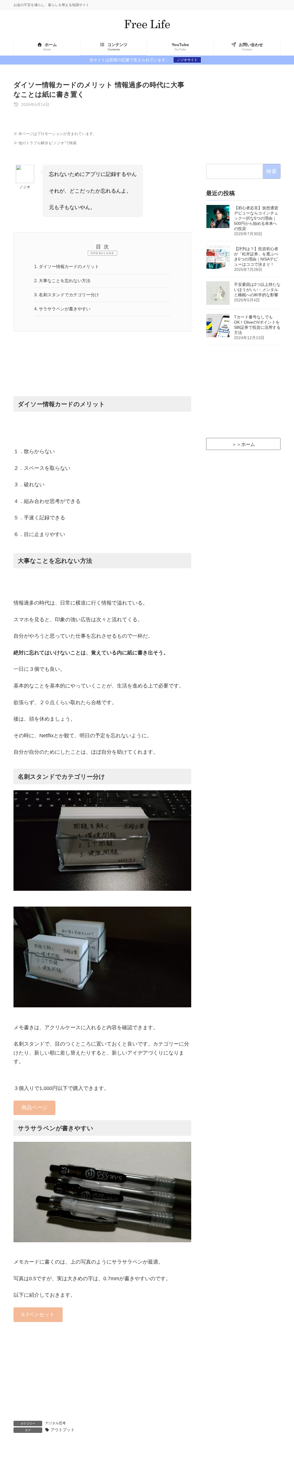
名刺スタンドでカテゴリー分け (66, 294)
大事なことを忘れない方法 (62, 280)
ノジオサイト (187, 60)
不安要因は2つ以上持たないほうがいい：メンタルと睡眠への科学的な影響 (257, 289)
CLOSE (107, 253)
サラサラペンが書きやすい (62, 308)
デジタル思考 (55, 1423)
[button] (34, 1108)
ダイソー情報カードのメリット (66, 266)
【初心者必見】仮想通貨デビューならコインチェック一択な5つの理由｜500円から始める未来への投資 (256, 218)
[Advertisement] (102, 370)
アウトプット (63, 1430)
